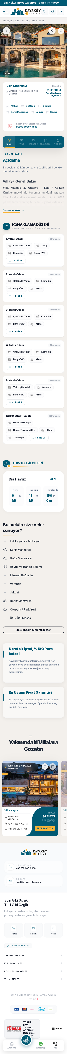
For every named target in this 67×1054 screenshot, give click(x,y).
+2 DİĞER (17, 261)
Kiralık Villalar (21, 21)
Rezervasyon (45, 828)
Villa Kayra (11, 810)
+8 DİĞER (40, 438)
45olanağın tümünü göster (33, 629)
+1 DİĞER (17, 296)
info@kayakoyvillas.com (28, 882)
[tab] (9, 142)
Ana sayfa (7, 21)
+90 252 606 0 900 (26, 868)
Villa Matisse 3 (37, 21)
